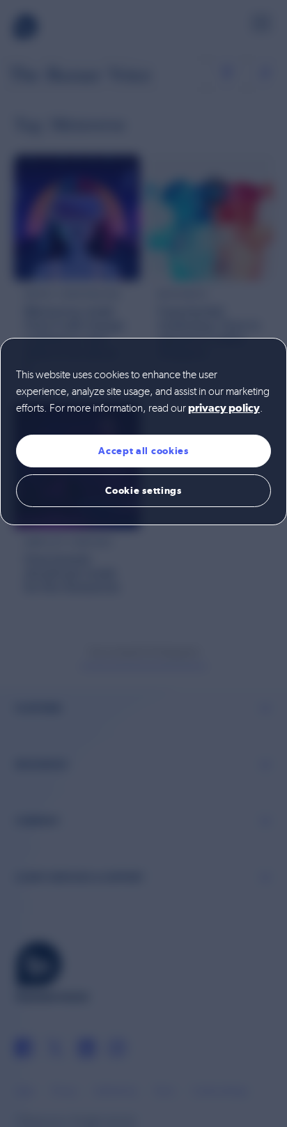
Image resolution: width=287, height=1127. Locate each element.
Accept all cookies (143, 450)
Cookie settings (143, 490)
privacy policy (224, 408)
